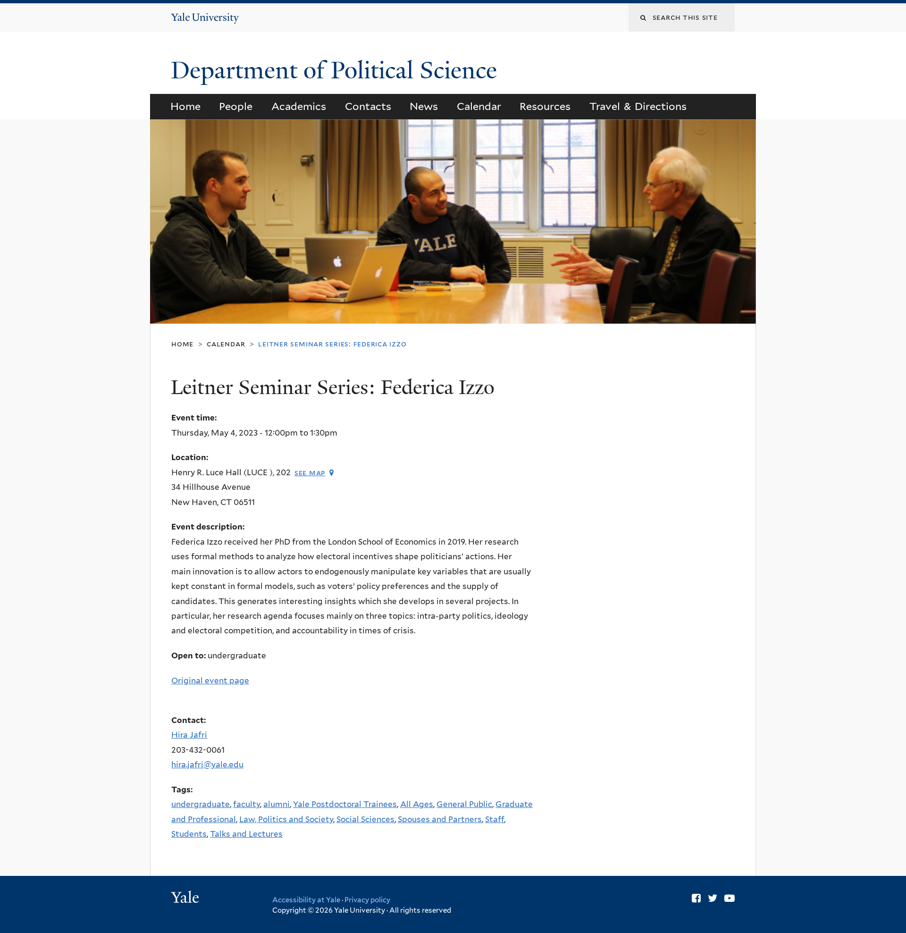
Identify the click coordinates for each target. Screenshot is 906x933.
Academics (298, 106)
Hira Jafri (189, 735)
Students (189, 834)
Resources (545, 106)
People (235, 106)
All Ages (416, 804)
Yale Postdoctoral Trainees (345, 804)
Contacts (368, 106)
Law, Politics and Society (286, 819)
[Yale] (186, 898)
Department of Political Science (337, 70)
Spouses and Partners (440, 819)
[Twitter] (712, 898)
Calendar (479, 106)
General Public (464, 804)
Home (185, 106)
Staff (494, 819)
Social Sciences (365, 819)
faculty (246, 804)
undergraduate (200, 804)
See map (309, 472)
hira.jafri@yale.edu (207, 764)
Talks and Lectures (246, 834)
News (424, 106)
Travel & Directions (638, 106)
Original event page (210, 680)
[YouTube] (729, 898)
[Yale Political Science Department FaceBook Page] (696, 898)
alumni (276, 804)
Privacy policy (367, 900)
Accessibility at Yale (306, 900)
